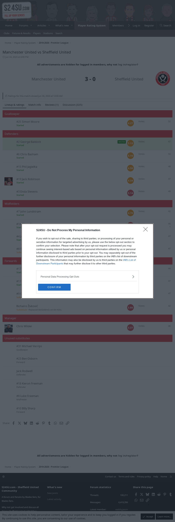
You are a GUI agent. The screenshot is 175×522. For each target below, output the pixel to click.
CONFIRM (54, 287)
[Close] (146, 230)
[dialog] (87, 261)
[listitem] (87, 276)
